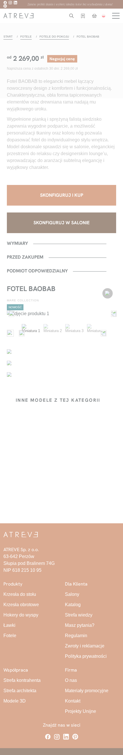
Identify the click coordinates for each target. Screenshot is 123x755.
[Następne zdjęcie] (112, 313)
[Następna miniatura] (102, 333)
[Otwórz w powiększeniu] (61, 313)
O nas (71, 680)
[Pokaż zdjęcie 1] (31, 333)
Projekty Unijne (80, 711)
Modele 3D (14, 701)
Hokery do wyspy (20, 614)
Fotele (26, 36)
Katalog (73, 604)
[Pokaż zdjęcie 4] (96, 333)
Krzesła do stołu (19, 594)
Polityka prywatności (86, 656)
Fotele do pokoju (54, 36)
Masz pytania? (79, 625)
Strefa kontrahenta (22, 680)
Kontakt (72, 701)
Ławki (9, 625)
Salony (72, 594)
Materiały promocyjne (86, 690)
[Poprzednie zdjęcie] (10, 313)
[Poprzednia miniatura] (20, 333)
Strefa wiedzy (78, 614)
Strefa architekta (19, 690)
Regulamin (76, 635)
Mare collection (23, 300)
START (8, 36)
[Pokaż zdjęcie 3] (74, 333)
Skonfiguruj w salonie (61, 223)
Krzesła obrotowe (21, 604)
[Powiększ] (10, 333)
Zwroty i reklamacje (84, 645)
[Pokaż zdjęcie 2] (52, 333)
